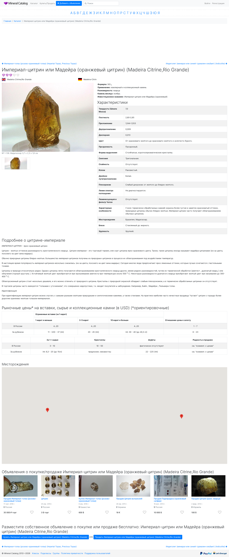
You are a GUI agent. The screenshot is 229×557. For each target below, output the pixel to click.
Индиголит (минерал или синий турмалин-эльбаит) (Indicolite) (196, 63)
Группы (56, 553)
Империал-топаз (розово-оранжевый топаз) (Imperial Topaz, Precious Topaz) (40, 63)
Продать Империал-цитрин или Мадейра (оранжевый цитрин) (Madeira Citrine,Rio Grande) (138, 537)
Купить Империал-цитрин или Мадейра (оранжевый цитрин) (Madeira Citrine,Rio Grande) (45, 537)
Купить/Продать (47, 3)
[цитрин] (58, 486)
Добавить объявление (69, 3)
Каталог (34, 3)
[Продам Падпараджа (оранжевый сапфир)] (171, 486)
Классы (35, 553)
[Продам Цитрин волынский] (133, 486)
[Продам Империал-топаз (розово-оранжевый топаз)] (20, 486)
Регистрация (218, 3)
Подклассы (46, 553)
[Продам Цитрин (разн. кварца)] (208, 486)
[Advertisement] (114, 42)
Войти (207, 3)
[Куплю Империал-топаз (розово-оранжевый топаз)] (95, 486)
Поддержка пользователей (97, 553)
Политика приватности (72, 553)
